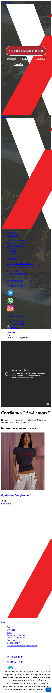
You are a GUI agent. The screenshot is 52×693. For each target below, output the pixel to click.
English (26, 58)
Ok (48, 690)
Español (18, 64)
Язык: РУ (5, 2)
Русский (11, 58)
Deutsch (40, 58)
